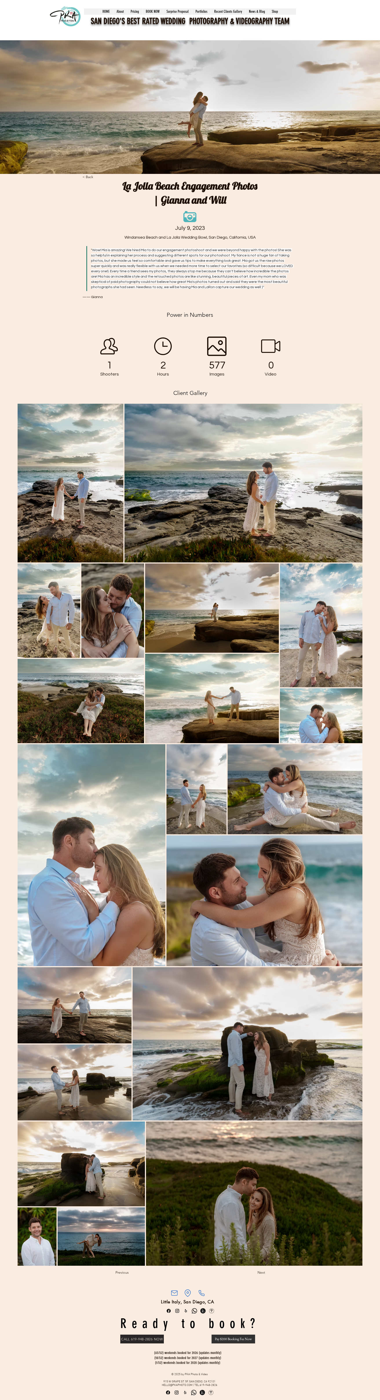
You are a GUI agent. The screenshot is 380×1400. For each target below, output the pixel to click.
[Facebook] (168, 1310)
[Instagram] (177, 1310)
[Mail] (174, 1293)
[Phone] (201, 1293)
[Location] (187, 1293)
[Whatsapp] (194, 1310)
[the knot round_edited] (203, 1310)
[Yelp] (185, 1310)
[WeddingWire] (211, 1310)
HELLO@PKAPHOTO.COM (177, 1385)
